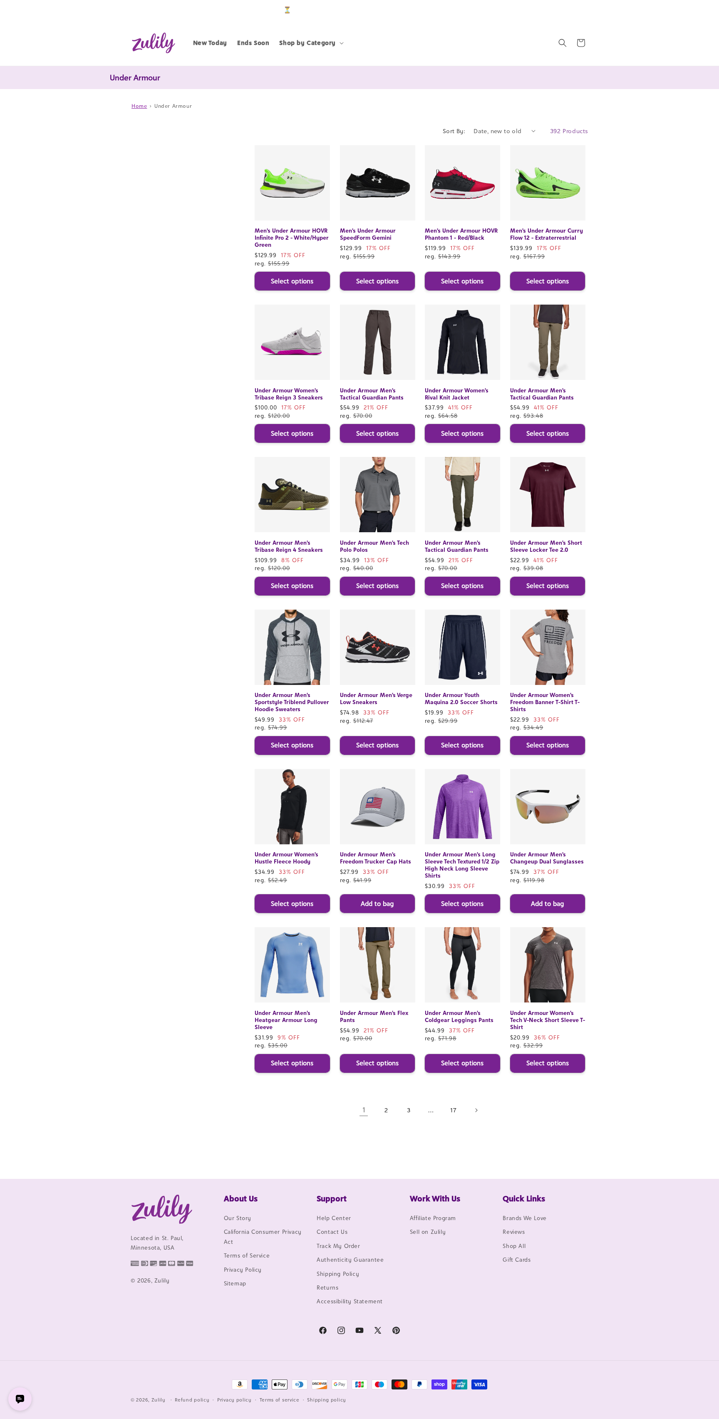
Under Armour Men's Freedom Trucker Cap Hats (375, 858)
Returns (327, 1287)
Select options (292, 281)
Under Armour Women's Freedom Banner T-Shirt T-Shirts (545, 702)
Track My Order (338, 1246)
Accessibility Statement (350, 1301)
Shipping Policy (338, 1273)
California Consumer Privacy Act (263, 1236)
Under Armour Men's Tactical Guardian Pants (372, 394)
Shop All (514, 1246)
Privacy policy (234, 1400)
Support (332, 1198)
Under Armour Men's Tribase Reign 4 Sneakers (289, 546)
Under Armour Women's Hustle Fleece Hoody (286, 858)
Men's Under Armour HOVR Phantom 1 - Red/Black (461, 234)
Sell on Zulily (428, 1231)
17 (453, 1110)
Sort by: (454, 130)
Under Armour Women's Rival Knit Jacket (456, 394)
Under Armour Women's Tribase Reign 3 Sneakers (289, 394)
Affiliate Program (433, 1218)
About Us (241, 1198)
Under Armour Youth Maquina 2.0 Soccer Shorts (461, 698)
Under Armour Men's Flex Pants (374, 1016)
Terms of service (280, 1400)
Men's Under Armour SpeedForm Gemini (368, 234)
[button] (310, 43)
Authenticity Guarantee (350, 1259)
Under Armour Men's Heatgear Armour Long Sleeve (286, 1020)
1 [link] (363, 1110)
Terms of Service (247, 1255)
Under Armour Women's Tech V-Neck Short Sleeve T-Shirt (547, 1020)
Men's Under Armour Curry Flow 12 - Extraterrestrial (546, 234)
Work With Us (435, 1198)
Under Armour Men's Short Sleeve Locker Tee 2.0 (546, 546)
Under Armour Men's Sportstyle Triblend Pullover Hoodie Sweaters (292, 702)
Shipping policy (326, 1400)
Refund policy (192, 1400)
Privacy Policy (243, 1269)
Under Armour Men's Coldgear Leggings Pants (459, 1016)
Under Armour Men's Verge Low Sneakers (376, 698)
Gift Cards (517, 1259)
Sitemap (235, 1283)
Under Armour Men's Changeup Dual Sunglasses (547, 858)
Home (139, 106)
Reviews (514, 1231)
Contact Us (332, 1231)
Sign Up (575, 10)
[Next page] (476, 1110)
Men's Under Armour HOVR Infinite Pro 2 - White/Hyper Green (292, 237)
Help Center (334, 1218)
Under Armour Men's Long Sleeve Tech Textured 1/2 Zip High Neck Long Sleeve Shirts (462, 865)
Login (549, 10)
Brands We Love (524, 1218)
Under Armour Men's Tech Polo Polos (374, 546)
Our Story (237, 1218)
